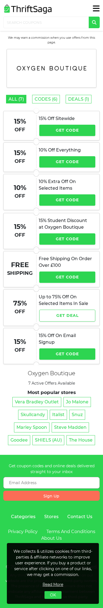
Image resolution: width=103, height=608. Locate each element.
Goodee (19, 440)
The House (81, 440)
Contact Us (79, 516)
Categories (23, 516)
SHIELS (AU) (48, 440)
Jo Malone (77, 402)
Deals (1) (78, 99)
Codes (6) (46, 99)
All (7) (16, 99)
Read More (53, 584)
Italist (58, 414)
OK (53, 595)
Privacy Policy (23, 531)
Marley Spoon (31, 427)
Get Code (67, 130)
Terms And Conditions (70, 531)
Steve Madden (70, 427)
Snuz (77, 414)
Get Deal (67, 315)
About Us (51, 538)
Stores (51, 516)
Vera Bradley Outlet (37, 402)
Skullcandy (33, 414)
